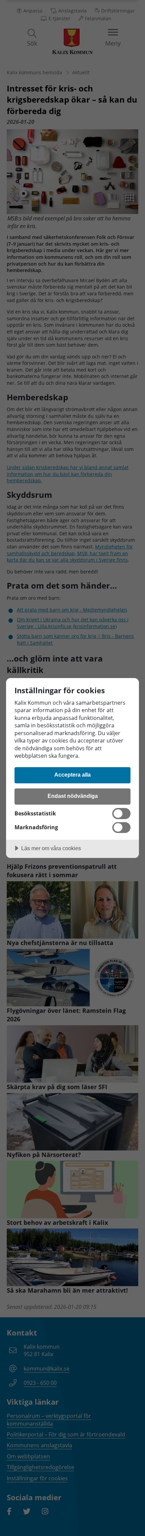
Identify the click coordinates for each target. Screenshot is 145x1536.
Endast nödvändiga (73, 796)
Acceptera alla (72, 775)
